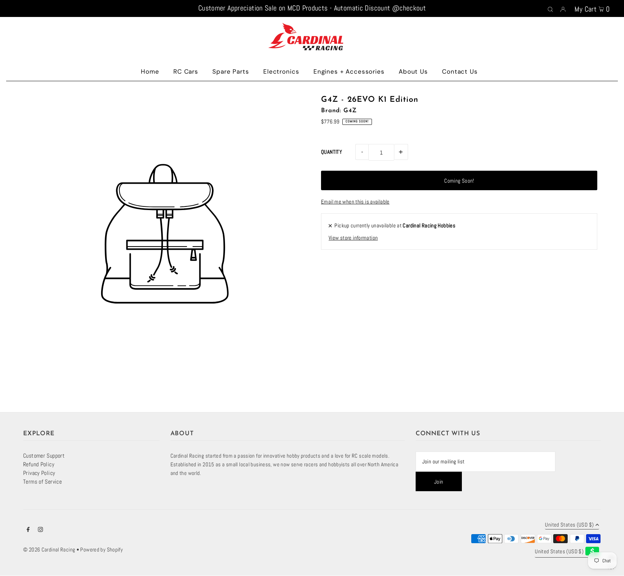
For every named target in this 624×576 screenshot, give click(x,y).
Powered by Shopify (101, 549)
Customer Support (44, 455)
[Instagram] (40, 530)
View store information (353, 237)
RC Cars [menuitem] (185, 71)
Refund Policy (38, 464)
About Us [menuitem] (413, 71)
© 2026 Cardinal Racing (49, 549)
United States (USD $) (569, 525)
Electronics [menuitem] (281, 71)
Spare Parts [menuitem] (230, 71)
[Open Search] (550, 8)
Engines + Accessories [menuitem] (349, 71)
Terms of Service (42, 481)
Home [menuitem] (150, 71)
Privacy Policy (39, 473)
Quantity (331, 151)
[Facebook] (28, 530)
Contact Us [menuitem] (460, 71)
